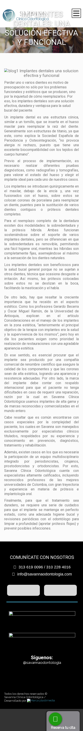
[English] (78, 7)
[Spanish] (71, 7)
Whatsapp (55, 719)
